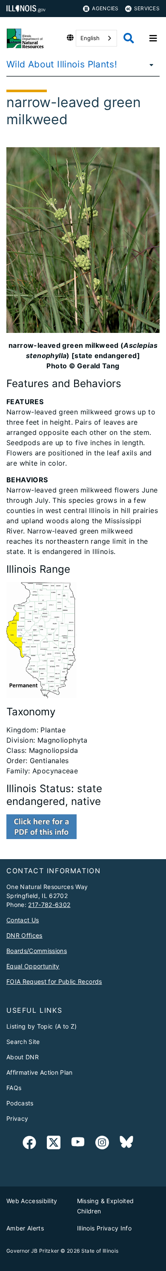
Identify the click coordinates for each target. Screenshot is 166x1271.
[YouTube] (78, 1144)
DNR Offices (24, 935)
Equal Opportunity (33, 966)
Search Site (23, 1041)
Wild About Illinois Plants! (61, 64)
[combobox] (96, 38)
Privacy (17, 1118)
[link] (29, 1144)
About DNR (22, 1057)
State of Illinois (100, 1251)
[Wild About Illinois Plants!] (149, 64)
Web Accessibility (31, 1200)
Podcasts (20, 1103)
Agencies (105, 8)
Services (147, 8)
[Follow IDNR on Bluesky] (126, 1144)
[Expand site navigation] (153, 38)
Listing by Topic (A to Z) (41, 1026)
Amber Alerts (25, 1228)
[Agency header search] (128, 38)
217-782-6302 (49, 904)
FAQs (13, 1087)
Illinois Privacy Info (104, 1228)
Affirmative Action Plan (39, 1072)
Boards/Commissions (36, 950)
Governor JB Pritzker (32, 1251)
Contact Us (22, 920)
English (90, 38)
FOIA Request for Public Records (54, 981)
